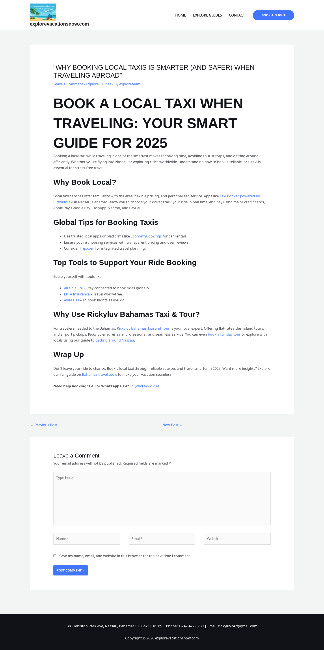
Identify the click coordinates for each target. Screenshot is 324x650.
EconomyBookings (146, 236)
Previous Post (44, 424)
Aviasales (71, 300)
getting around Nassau (114, 340)
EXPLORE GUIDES (207, 15)
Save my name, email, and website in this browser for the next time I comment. (125, 555)
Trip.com (87, 248)
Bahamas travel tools (99, 374)
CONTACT (237, 15)
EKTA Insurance (77, 294)
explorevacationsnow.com (59, 24)
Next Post (172, 424)
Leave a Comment (68, 84)
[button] (273, 15)
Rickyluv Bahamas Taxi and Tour (143, 328)
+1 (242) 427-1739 (144, 386)
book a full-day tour (224, 334)
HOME (180, 15)
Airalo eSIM (73, 288)
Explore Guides (98, 84)
